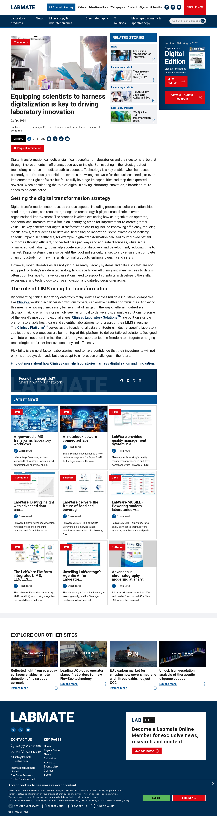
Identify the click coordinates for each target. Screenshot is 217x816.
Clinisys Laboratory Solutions (96, 317)
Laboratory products (18, 21)
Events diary (51, 766)
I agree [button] (156, 798)
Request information (28, 148)
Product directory (63, 7)
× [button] (213, 783)
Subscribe (156, 7)
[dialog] (108, 798)
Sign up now (195, 7)
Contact (132, 7)
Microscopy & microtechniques (60, 21)
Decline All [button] (189, 798)
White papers (118, 7)
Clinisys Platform (32, 328)
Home (47, 746)
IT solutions (119, 21)
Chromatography (96, 18)
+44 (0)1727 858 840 (28, 746)
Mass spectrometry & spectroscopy (146, 21)
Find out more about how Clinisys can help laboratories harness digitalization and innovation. (83, 363)
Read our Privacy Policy (118, 800)
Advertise (49, 762)
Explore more (19, 688)
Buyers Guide (52, 750)
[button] (69, 811)
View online (172, 81)
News (40, 18)
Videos (82, 7)
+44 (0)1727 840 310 (28, 751)
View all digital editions (182, 97)
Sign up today (144, 750)
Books (48, 774)
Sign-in (144, 7)
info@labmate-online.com (24, 759)
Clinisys (23, 302)
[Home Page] (23, 7)
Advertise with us (98, 7)
